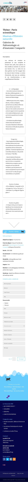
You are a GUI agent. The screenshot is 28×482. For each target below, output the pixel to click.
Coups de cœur (20, 473)
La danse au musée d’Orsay (11, 431)
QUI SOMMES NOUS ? (9, 406)
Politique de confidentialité (9, 473)
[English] (3, 465)
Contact (13, 475)
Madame (6, 303)
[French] (4, 465)
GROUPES (6, 411)
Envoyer (21, 359)
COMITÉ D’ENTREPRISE (10, 414)
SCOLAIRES (7, 409)
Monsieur (7, 305)
